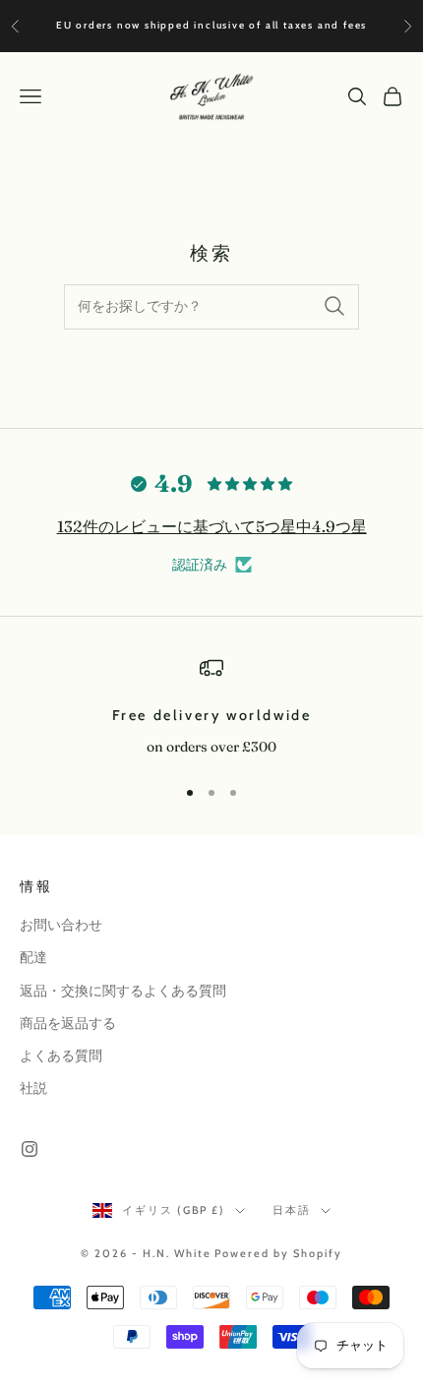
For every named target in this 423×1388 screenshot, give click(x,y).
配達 (33, 957)
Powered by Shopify (278, 1253)
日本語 (291, 1210)
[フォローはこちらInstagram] (29, 1149)
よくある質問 (61, 1055)
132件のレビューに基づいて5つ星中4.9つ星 (212, 526)
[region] (211, 707)
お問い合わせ (61, 925)
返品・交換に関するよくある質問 (123, 990)
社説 (33, 1088)
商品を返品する (68, 1023)
